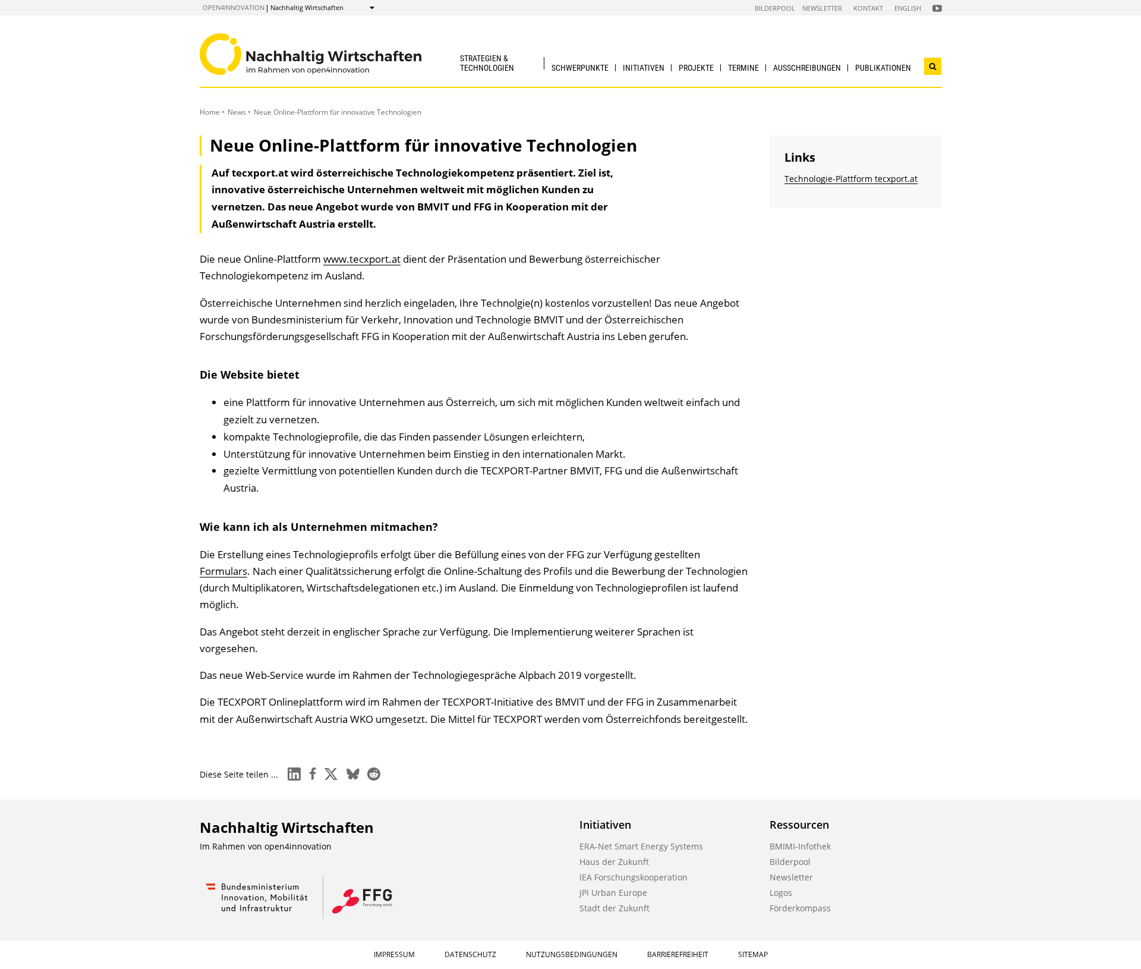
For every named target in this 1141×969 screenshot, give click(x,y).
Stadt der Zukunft (614, 908)
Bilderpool (775, 8)
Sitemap (753, 954)
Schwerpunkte (580, 68)
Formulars (223, 571)
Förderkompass (800, 908)
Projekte (696, 68)
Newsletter (822, 8)
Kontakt (868, 8)
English (907, 8)
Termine (743, 68)
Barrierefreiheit (677, 954)
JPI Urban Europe (613, 892)
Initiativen (643, 68)
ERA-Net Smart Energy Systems (641, 846)
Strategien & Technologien (487, 63)
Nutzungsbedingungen (571, 954)
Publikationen (883, 68)
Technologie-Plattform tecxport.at (851, 178)
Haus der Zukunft (614, 861)
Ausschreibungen (807, 68)
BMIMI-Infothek (800, 846)
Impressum (394, 954)
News (237, 112)
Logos (781, 892)
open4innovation (233, 7)
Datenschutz (470, 954)
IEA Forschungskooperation (633, 877)
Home (210, 112)
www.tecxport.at (362, 259)
